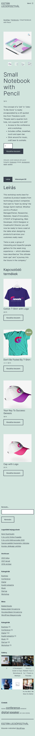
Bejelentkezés (6, 606)
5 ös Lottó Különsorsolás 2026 (12, 540)
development (26, 162)
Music (3, 588)
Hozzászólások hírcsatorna (11, 612)
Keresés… (5, 507)
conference (13, 707)
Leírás (8, 179)
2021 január (5, 561)
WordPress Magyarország (11, 615)
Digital (3, 582)
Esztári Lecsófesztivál (15, 723)
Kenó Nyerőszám (7, 534)
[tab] (8, 179)
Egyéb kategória (7, 585)
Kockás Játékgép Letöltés (11, 546)
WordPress (20, 728)
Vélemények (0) (20, 179)
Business (4, 576)
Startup (4, 591)
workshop (27, 712)
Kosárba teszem (13, 151)
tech (21, 712)
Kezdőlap (7, 20)
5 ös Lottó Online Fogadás (11, 537)
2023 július (5, 558)
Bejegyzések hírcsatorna (10, 609)
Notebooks (15, 20)
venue (23, 712)
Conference (5, 579)
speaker (10, 164)
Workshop (5, 594)
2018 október (6, 564)
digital (5, 164)
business (3, 708)
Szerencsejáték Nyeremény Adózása (15, 543)
